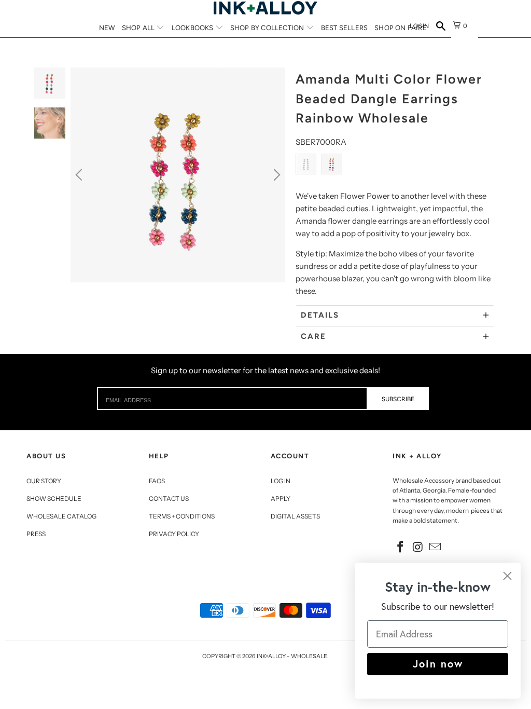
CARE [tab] (313, 336)
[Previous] (80, 174)
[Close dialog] (507, 576)
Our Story (43, 481)
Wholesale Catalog (61, 516)
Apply (280, 498)
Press (36, 534)
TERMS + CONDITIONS (182, 516)
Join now (438, 664)
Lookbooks (193, 28)
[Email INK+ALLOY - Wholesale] (435, 547)
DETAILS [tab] (320, 315)
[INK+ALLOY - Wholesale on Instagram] (418, 547)
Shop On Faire (400, 28)
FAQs (157, 481)
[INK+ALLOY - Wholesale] (265, 8)
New (107, 28)
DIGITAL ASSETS (295, 516)
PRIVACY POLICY (174, 534)
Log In (280, 481)
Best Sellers (344, 28)
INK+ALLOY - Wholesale (292, 656)
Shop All (139, 28)
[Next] (275, 174)
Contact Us (169, 498)
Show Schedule (53, 498)
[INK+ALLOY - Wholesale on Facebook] (400, 547)
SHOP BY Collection (268, 28)
